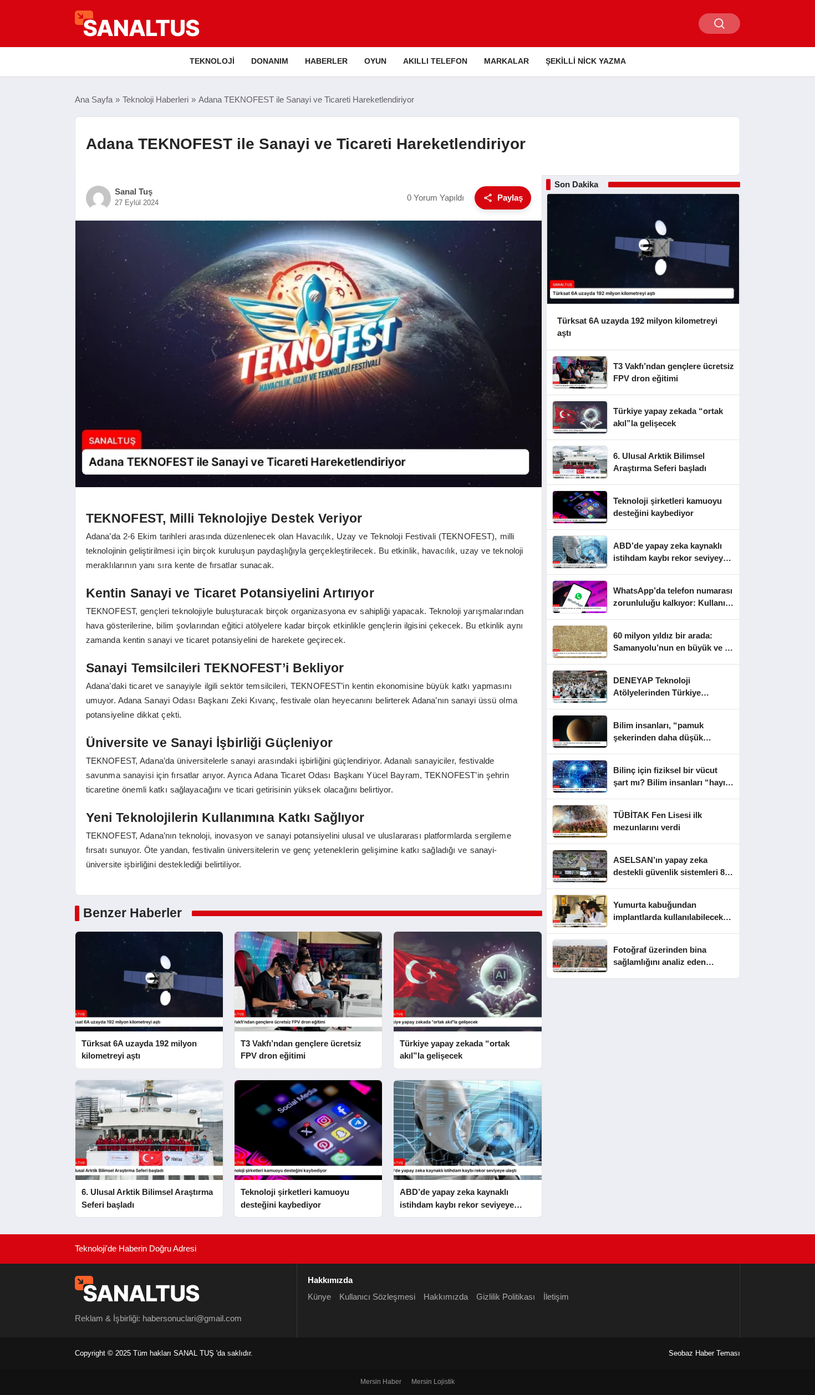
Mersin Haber (380, 1382)
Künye (319, 1296)
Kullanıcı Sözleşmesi (377, 1296)
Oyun (375, 61)
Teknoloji (212, 61)
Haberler (326, 61)
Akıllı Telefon (435, 61)
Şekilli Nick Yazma (586, 61)
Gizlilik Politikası (505, 1296)
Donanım (269, 61)
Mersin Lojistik (433, 1382)
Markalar (506, 61)
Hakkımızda (446, 1296)
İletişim (556, 1296)
